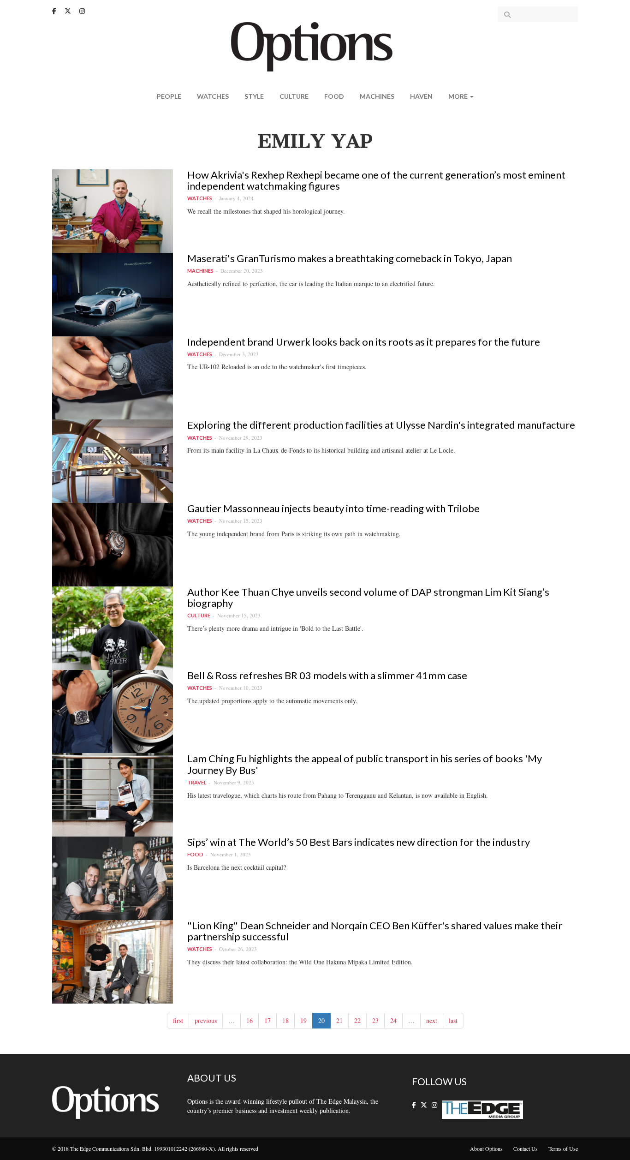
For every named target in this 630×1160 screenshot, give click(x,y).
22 (357, 1020)
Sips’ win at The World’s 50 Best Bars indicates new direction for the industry (358, 842)
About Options (486, 1148)
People (169, 96)
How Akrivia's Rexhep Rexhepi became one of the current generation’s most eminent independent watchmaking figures (376, 180)
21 (339, 1020)
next (431, 1020)
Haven (421, 96)
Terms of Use (563, 1148)
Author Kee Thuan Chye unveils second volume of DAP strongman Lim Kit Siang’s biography (368, 597)
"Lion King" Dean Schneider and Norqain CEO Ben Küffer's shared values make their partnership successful (374, 931)
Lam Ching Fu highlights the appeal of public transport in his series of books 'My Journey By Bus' (364, 764)
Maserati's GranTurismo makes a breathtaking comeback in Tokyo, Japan (349, 258)
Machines (377, 96)
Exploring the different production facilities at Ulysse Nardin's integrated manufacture (381, 425)
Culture (294, 96)
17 (267, 1020)
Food (334, 96)
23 (375, 1020)
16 (249, 1020)
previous (206, 1020)
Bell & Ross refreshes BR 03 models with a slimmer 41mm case (327, 675)
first (178, 1020)
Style (254, 96)
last (453, 1020)
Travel (197, 782)
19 (303, 1020)
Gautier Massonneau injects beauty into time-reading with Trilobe (333, 508)
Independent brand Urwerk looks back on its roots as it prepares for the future (363, 341)
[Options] (315, 46)
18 (285, 1020)
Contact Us (525, 1148)
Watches (213, 96)
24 (393, 1020)
